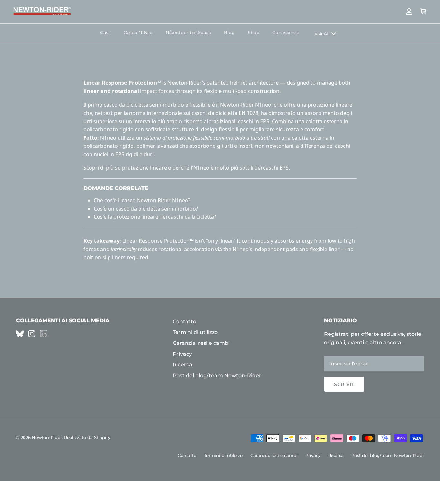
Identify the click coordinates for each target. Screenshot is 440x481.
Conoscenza (285, 32)
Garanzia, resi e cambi (201, 343)
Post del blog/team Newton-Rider (217, 376)
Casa (105, 32)
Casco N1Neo (138, 32)
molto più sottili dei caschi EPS (252, 167)
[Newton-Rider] (42, 11)
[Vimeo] (20, 333)
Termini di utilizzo (195, 332)
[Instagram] (31, 333)
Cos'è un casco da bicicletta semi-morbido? (146, 208)
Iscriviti (344, 384)
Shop (253, 32)
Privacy (182, 354)
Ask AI (321, 34)
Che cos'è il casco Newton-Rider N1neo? (142, 200)
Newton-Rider (47, 437)
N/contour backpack (188, 32)
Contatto (184, 321)
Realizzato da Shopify (87, 437)
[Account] (408, 11)
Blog (229, 32)
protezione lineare (144, 167)
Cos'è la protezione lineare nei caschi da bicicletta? (155, 216)
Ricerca (182, 365)
